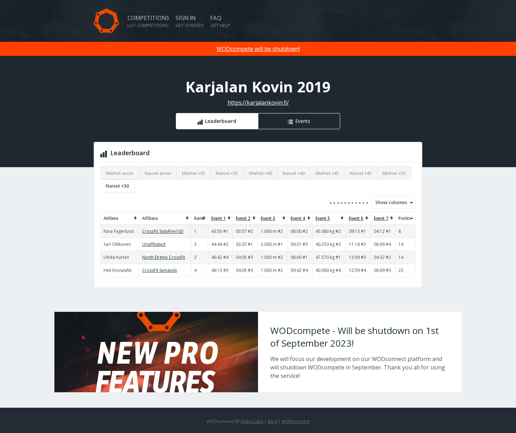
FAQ (220, 21)
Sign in (190, 21)
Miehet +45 (327, 173)
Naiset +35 (227, 173)
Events (302, 121)
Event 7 (381, 218)
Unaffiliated (153, 244)
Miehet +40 (260, 173)
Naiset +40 (294, 173)
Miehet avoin (120, 173)
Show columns (389, 202)
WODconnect (296, 421)
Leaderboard (220, 121)
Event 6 (356, 218)
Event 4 (298, 218)
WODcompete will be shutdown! (258, 49)
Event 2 (243, 218)
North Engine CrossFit (163, 257)
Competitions (148, 21)
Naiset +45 (361, 173)
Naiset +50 (117, 186)
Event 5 (323, 218)
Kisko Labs (252, 421)
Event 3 (268, 218)
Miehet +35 (193, 173)
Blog (272, 421)
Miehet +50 (393, 173)
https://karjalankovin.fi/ (258, 102)
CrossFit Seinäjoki (159, 270)
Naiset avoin (158, 173)
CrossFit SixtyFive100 (162, 231)
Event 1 (218, 218)
